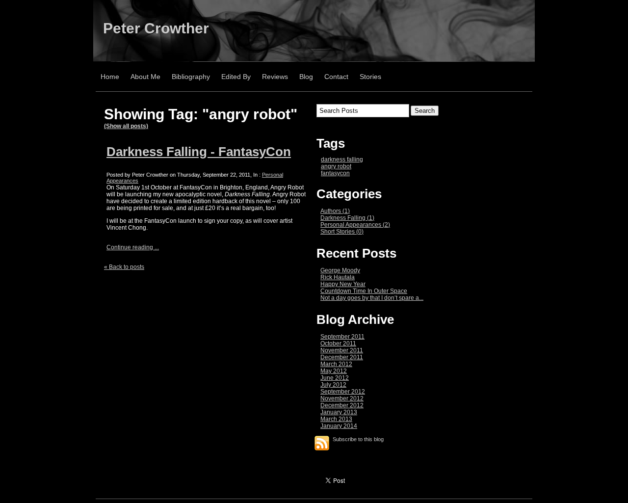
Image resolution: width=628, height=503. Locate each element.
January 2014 (338, 426)
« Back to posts (124, 267)
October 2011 (338, 343)
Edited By (236, 76)
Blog (306, 76)
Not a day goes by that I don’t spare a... (371, 297)
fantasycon (335, 173)
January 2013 (338, 412)
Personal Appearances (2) (355, 224)
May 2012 (333, 371)
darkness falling (342, 159)
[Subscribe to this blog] (322, 443)
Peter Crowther (156, 28)
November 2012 (342, 398)
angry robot (336, 166)
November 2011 (341, 350)
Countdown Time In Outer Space (363, 291)
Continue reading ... (132, 247)
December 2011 (341, 357)
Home (110, 76)
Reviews (275, 76)
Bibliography (191, 76)
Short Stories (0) (342, 231)
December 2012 (342, 405)
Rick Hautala (337, 277)
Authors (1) (335, 211)
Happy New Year (343, 284)
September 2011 (342, 336)
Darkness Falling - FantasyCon (198, 151)
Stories (370, 76)
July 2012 (333, 384)
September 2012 (342, 391)
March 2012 (336, 364)
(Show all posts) (126, 126)
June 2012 (334, 377)
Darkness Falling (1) (347, 217)
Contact (336, 76)
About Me (145, 76)
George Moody (340, 270)
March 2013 (336, 419)
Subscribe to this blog (358, 439)
